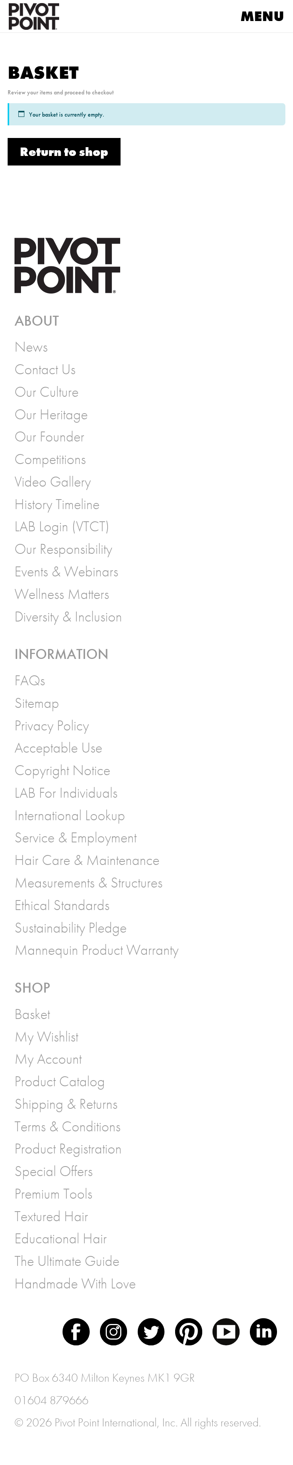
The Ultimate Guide (66, 1260)
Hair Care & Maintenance (86, 860)
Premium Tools (53, 1193)
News (31, 346)
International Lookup (69, 815)
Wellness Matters (61, 594)
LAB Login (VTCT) (61, 526)
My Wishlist (46, 1036)
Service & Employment (75, 837)
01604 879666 (51, 1400)
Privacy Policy (51, 725)
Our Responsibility (63, 548)
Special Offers (53, 1171)
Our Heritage (51, 414)
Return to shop (64, 152)
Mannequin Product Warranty (96, 949)
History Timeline (57, 504)
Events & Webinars (66, 571)
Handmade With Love (75, 1283)
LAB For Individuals (66, 792)
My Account (48, 1058)
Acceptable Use (58, 747)
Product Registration (68, 1148)
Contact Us (45, 369)
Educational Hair (60, 1238)
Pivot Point (45, 16)
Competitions (50, 459)
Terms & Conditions (67, 1126)
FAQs (29, 680)
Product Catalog (59, 1081)
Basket (32, 1014)
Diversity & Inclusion (68, 616)
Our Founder (49, 436)
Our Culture (46, 391)
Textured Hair (51, 1216)
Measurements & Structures (88, 882)
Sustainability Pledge (70, 927)
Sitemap (36, 702)
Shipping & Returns (66, 1103)
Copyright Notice (62, 770)
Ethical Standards (61, 905)
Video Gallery (52, 481)
